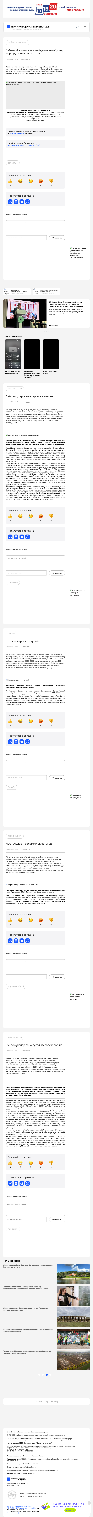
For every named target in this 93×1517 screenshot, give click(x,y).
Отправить (57, 238)
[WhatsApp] (27, 201)
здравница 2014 (16, 986)
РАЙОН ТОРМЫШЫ (17, 42)
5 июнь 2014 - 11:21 (12, 59)
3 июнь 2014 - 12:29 (12, 646)
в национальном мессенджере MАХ (24, 145)
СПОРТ (11, 633)
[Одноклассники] (16, 201)
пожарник (13, 1229)
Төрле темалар (51, 1402)
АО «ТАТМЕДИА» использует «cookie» (21, 1508)
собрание (13, 582)
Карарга (70, 1510)
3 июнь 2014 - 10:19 (12, 849)
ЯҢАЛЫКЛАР (14, 836)
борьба (11, 787)
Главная (38, 1402)
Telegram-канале (17, 133)
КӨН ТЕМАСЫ (15, 388)
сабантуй (12, 163)
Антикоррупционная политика (19, 1506)
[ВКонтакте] (10, 201)
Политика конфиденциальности (19, 1513)
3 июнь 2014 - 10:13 (12, 1050)
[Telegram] (22, 201)
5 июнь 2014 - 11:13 (12, 402)
